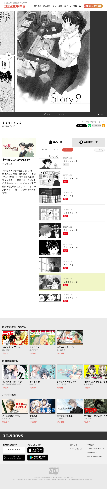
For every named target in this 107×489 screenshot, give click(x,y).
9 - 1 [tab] (67, 150)
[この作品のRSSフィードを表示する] (103, 125)
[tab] (55, 142)
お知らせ (73, 445)
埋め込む (98, 126)
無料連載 (37, 6)
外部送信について (94, 453)
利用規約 (90, 445)
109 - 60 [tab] (44, 150)
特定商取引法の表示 (95, 456)
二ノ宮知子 (7, 164)
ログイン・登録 (70, 6)
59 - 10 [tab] (56, 150)
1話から (100, 150)
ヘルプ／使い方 (76, 449)
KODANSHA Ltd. (20, 479)
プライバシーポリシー (95, 449)
